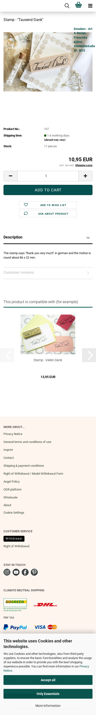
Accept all (48, 680)
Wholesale (10, 497)
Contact (8, 457)
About (7, 505)
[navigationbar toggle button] (90, 6)
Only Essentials (48, 694)
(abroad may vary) (54, 139)
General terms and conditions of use (27, 442)
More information (48, 706)
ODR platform (12, 489)
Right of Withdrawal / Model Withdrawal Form (33, 473)
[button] (10, 176)
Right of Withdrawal (16, 546)
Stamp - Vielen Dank (48, 360)
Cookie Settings (13, 512)
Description (12, 237)
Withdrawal (14, 538)
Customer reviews (18, 272)
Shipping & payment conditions (23, 465)
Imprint (8, 450)
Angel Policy (11, 481)
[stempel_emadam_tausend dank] (48, 61)
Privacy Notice (12, 434)
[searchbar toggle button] (67, 6)
